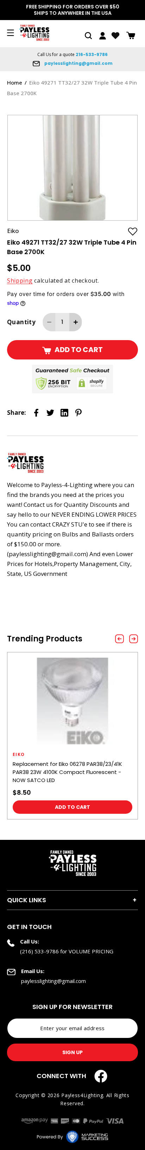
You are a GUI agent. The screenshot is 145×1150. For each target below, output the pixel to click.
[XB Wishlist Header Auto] (115, 35)
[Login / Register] (102, 35)
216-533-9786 (92, 54)
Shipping (20, 280)
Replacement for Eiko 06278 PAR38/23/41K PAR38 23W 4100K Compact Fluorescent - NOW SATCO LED (67, 772)
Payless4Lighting (82, 1095)
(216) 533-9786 (39, 951)
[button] (88, 35)
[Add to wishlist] (132, 231)
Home (14, 82)
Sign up (72, 1052)
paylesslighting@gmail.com (78, 63)
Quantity (21, 322)
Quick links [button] (26, 900)
